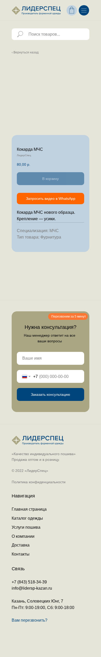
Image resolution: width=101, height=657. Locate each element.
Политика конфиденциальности (39, 482)
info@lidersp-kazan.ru (32, 588)
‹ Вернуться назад (25, 52)
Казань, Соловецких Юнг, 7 (37, 601)
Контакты (21, 554)
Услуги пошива (26, 527)
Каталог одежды (27, 518)
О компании (23, 536)
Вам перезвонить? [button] (29, 620)
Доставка (21, 545)
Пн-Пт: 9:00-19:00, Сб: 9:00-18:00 (43, 607)
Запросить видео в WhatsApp (50, 198)
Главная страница (29, 509)
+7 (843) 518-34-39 (29, 582)
